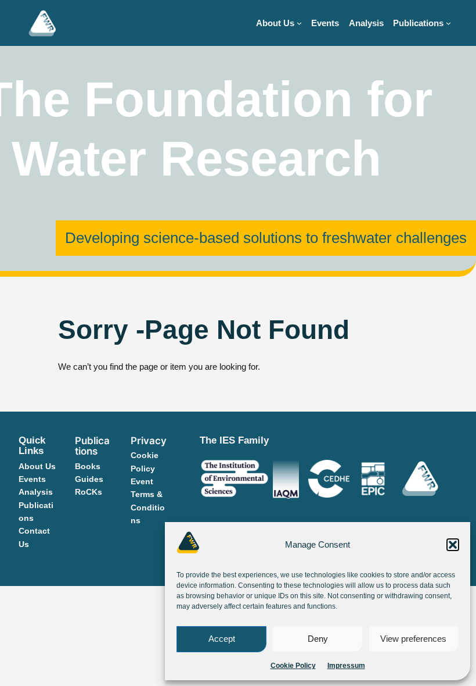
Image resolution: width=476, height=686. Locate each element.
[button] (453, 545)
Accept (221, 639)
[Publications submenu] (448, 23)
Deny (318, 639)
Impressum (346, 666)
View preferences (413, 639)
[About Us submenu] (299, 23)
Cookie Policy (293, 666)
